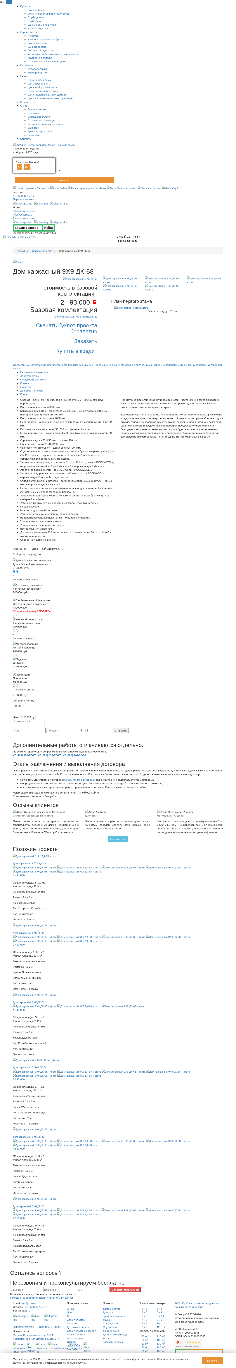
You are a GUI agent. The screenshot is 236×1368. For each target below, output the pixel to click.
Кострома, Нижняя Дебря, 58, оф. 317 (36, 1338)
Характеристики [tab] (29, 376)
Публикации (74, 1345)
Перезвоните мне (23, 199)
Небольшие (101, 364)
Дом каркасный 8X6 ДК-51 (28, 1206)
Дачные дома (111, 1330)
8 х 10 (160, 1316)
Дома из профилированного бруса (114, 1315)
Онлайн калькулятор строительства (75, 316)
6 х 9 (144, 1316)
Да (19, 167)
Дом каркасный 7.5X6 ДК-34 (30, 1067)
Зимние (88, 364)
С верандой (200, 364)
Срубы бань (110, 1327)
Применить (64, 180)
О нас (70, 1308)
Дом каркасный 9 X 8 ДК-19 (29, 863)
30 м (145, 1336)
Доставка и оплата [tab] (31, 390)
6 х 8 (144, 1312)
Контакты (72, 1349)
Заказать (85, 341)
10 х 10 (161, 1323)
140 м (161, 1347)
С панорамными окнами (177, 364)
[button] (9, 2)
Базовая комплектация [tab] (34, 372)
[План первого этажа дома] (131, 307)
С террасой (215, 364)
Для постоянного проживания (65, 364)
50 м (145, 1340)
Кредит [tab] (24, 394)
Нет (27, 167)
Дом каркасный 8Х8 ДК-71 (28, 1002)
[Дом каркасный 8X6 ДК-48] (35, 925)
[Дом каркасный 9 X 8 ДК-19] (35, 855)
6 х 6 (144, 1308)
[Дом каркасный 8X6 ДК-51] (35, 1198)
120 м (161, 1340)
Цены (70, 1312)
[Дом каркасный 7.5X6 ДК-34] (36, 1059)
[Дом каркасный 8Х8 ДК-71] (35, 994)
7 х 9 (144, 1327)
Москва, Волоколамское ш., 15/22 (33, 1335)
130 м (161, 1343)
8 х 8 (159, 1308)
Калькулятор (74, 1353)
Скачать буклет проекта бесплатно (66, 328)
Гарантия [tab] (26, 387)
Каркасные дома (113, 1342)
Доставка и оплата (78, 1327)
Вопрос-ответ (75, 1338)
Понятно (212, 1360)
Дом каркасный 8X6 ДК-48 (28, 933)
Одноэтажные (21, 364)
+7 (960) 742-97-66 (74, 755)
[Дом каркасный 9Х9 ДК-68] (80, 278)
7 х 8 (144, 1323)
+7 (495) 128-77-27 (24, 755)
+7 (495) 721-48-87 (127, 236)
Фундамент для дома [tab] (33, 379)
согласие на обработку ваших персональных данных (90, 734)
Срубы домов (111, 1323)
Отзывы (71, 1342)
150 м (161, 1351)
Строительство (76, 1319)
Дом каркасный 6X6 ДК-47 (28, 1136)
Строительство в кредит (81, 1330)
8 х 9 (159, 1312)
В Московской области (131, 364)
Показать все (118, 839)
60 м (145, 1343)
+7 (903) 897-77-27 (24, 195)
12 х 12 (161, 1327)
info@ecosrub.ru (22, 214)
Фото (70, 1316)
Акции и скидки (76, 1334)
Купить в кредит (76, 351)
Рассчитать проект (24, 211)
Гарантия (72, 1323)
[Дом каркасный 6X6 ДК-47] (35, 1129)
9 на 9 (16, 368)
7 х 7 (144, 1319)
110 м (161, 1336)
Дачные (113, 364)
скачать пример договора (78, 779)
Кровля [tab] (24, 383)
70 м (145, 1347)
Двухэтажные (38, 364)
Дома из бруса (111, 1308)
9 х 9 (159, 1319)
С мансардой (154, 364)
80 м (145, 1351)
